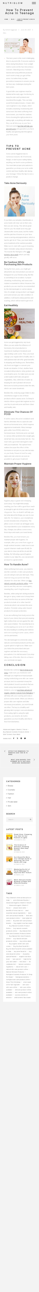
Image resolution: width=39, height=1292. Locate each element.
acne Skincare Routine (21, 900)
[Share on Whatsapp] (25, 738)
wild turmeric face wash (11, 734)
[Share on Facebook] (14, 738)
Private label (12, 802)
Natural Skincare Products (15, 972)
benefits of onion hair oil (14, 910)
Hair (9, 798)
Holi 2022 (23, 961)
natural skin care (21, 967)
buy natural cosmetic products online (16, 732)
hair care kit (17, 959)
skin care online (11, 987)
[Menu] (34, 3)
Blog (12, 19)
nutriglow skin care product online (18, 979)
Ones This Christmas (13, 982)
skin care (26, 984)
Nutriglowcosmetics (22, 977)
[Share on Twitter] (17, 738)
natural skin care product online (17, 969)
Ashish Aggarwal (11, 30)
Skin (4, 33)
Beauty (10, 786)
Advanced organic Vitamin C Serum (15, 729)
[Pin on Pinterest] (21, 738)
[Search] (30, 819)
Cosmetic (11, 790)
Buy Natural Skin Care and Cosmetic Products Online (18, 932)
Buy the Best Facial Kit (20, 946)
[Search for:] (17, 819)
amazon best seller (19, 908)
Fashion (11, 794)
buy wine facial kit (20, 951)
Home (6, 19)
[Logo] (16, 3)
